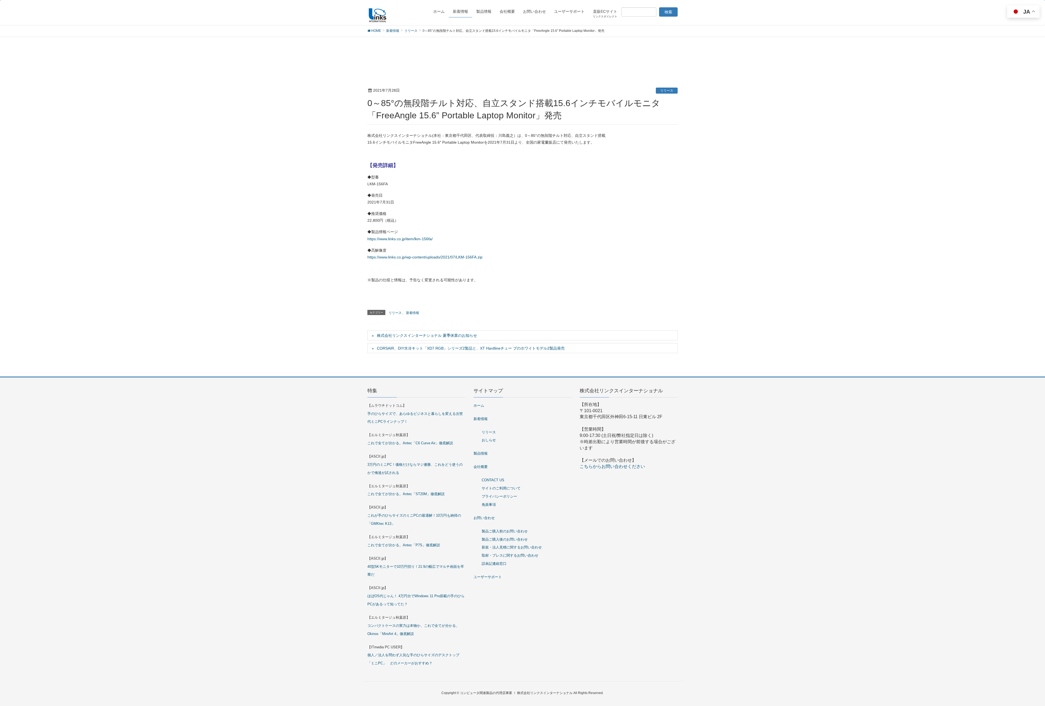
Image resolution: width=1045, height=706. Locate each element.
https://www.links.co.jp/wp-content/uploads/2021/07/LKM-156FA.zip (424, 257)
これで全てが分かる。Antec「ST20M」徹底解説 (406, 494)
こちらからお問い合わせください (612, 466)
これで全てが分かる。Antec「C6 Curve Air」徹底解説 (410, 443)
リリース (666, 91)
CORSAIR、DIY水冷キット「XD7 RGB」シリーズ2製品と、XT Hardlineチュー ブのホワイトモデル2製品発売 (471, 348)
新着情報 (412, 313)
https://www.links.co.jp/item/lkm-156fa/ (400, 239)
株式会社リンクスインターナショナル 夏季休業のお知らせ (427, 335)
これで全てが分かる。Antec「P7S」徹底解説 (403, 545)
